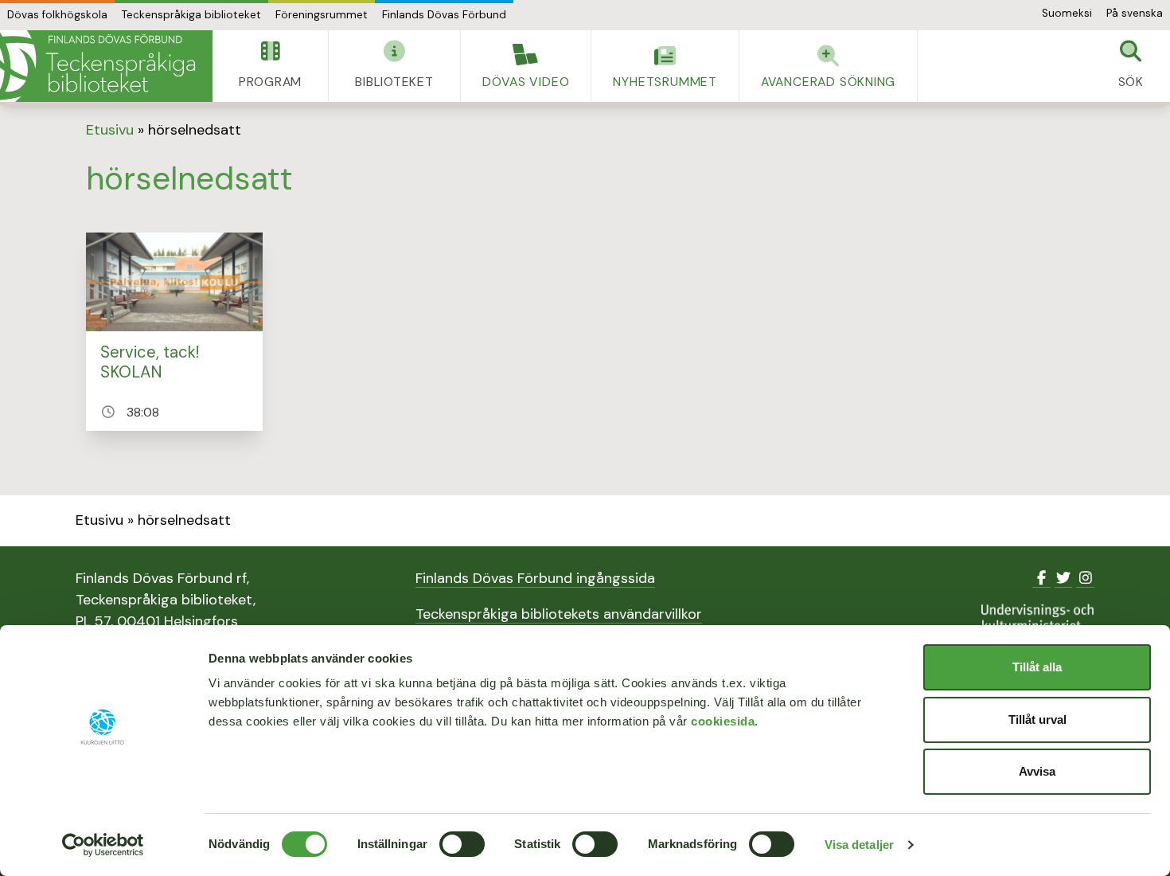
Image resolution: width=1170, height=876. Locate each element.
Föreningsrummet (321, 15)
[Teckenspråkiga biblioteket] (106, 66)
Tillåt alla (1037, 667)
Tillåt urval (1037, 719)
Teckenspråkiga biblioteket (191, 15)
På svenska (1134, 13)
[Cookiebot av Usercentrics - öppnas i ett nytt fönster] (103, 845)
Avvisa (1037, 771)
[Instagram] (1085, 578)
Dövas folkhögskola (57, 15)
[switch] (462, 844)
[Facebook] (1041, 578)
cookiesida (723, 721)
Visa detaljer (859, 844)
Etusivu (110, 129)
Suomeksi (1067, 13)
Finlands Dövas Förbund (444, 15)
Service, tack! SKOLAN (149, 362)
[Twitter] (1064, 578)
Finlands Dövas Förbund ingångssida (535, 578)
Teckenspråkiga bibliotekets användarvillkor (558, 614)
